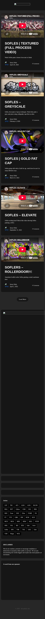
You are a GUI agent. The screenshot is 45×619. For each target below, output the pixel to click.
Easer (11, 513)
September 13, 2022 (16, 230)
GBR (16, 517)
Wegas (12, 533)
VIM (5, 533)
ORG (5, 525)
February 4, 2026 (15, 121)
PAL (11, 525)
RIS (17, 525)
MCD (6, 521)
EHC (17, 513)
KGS (33, 517)
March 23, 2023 (14, 178)
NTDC (37, 521)
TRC (23, 529)
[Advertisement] (20, 582)
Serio (33, 525)
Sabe (28, 525)
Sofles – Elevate (21, 215)
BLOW (35, 505)
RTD (22, 525)
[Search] (41, 5)
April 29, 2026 (14, 65)
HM (22, 517)
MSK (18, 521)
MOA (12, 521)
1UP (5, 505)
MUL (30, 521)
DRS (5, 513)
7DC (11, 505)
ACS (17, 505)
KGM (27, 517)
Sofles (6, 529)
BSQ (5, 509)
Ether (23, 513)
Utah (35, 529)
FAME (30, 513)
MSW (24, 521)
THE (18, 529)
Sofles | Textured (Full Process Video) (22, 47)
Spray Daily (13, 62)
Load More (22, 299)
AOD (28, 505)
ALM (22, 505)
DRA (35, 509)
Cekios (18, 509)
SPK (12, 529)
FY (5, 517)
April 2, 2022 (14, 286)
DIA (29, 509)
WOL (18, 533)
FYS (10, 517)
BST (11, 509)
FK (36, 513)
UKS (29, 529)
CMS (23, 509)
